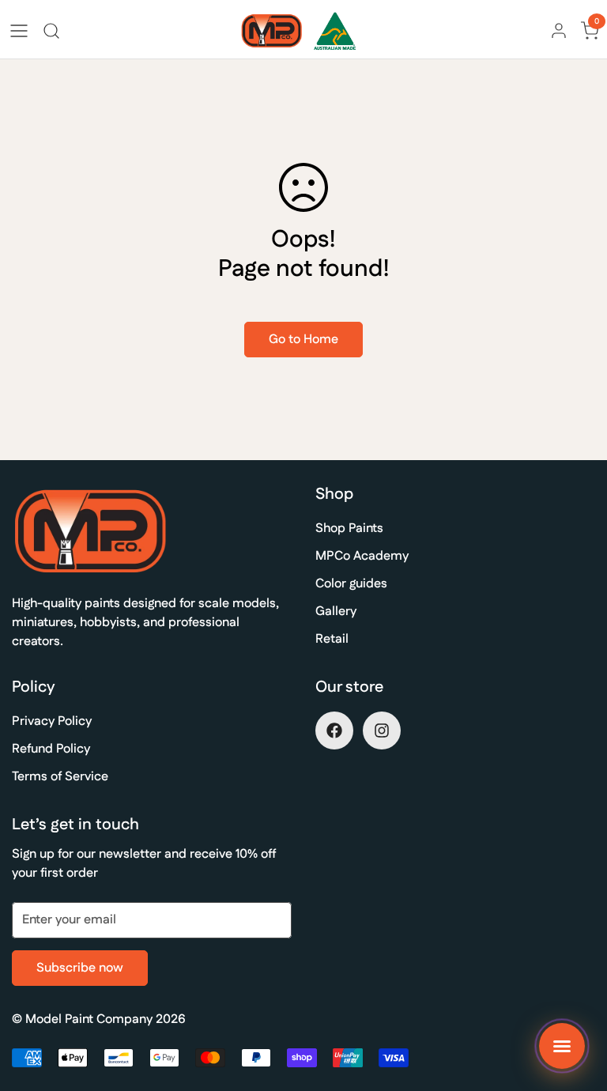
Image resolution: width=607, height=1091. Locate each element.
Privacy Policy (52, 721)
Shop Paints (349, 528)
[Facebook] (334, 730)
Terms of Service (60, 777)
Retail (332, 639)
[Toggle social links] (562, 1046)
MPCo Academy (362, 556)
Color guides (351, 584)
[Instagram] (382, 730)
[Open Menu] (19, 31)
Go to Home (303, 339)
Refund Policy (51, 749)
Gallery (335, 611)
